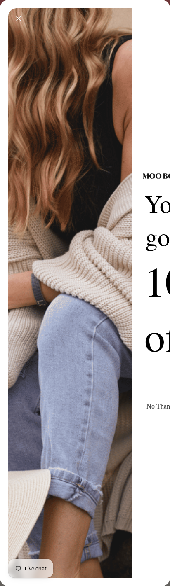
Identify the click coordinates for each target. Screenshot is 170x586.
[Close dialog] (18, 18)
